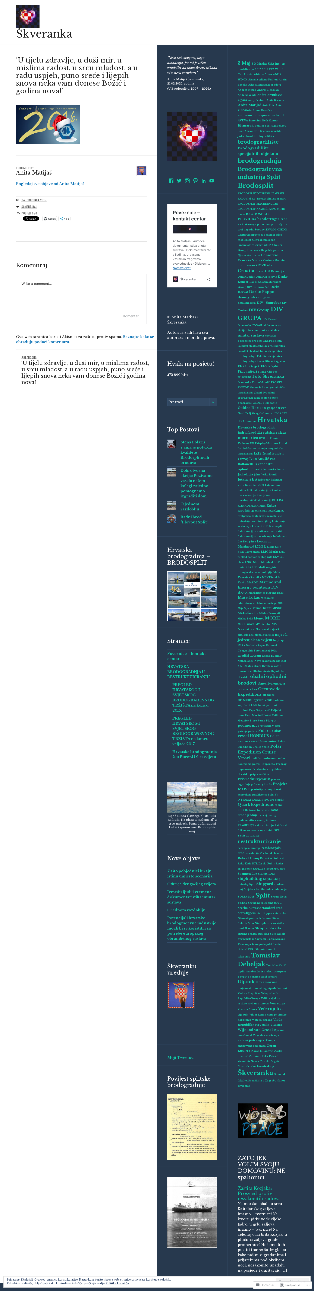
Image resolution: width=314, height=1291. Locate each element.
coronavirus (246, 265)
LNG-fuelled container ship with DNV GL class (262, 557)
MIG (280, 603)
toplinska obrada (249, 971)
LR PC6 (252, 567)
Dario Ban (263, 287)
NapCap (278, 640)
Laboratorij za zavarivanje (255, 536)
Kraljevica (244, 516)
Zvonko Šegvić (269, 1061)
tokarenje (244, 956)
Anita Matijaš (249, 105)
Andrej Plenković (268, 90)
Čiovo (241, 1066)
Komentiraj (29, 206)
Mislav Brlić (245, 618)
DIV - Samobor (269, 303)
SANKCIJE (259, 868)
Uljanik (246, 981)
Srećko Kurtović (249, 907)
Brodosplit (255, 185)
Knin (263, 505)
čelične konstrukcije (261, 1066)
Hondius (250, 421)
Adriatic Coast (262, 74)
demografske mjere (254, 297)
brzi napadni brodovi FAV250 (257, 229)
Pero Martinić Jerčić (258, 715)
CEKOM (282, 229)
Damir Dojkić (246, 276)
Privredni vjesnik (254, 779)
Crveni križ (262, 271)
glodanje (271, 403)
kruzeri (257, 526)
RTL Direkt (259, 863)
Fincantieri (247, 371)
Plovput (271, 720)
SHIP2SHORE (266, 874)
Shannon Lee (247, 873)
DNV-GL (257, 325)
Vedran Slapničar (249, 993)
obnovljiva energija (271, 683)
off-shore (268, 695)
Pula (271, 794)
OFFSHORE (245, 700)
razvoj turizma (266, 820)
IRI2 (257, 453)
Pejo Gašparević (259, 710)
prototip (257, 789)
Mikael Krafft (261, 608)
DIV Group (259, 310)
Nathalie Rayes (255, 645)
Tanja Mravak (276, 939)
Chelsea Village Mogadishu (265, 250)
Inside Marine (247, 448)
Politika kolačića (117, 1283)
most (250, 624)
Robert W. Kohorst (272, 858)
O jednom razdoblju (186, 910)
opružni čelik (263, 700)
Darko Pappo (261, 292)
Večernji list (270, 1008)
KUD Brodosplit (273, 526)
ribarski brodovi (274, 853)
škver (281, 1080)
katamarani (272, 485)
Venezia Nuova (247, 1009)
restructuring (249, 835)
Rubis (271, 863)
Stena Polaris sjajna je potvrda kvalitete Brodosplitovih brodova (196, 452)
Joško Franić (269, 474)
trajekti (267, 971)
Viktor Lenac (257, 1014)
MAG (261, 567)
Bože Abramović (248, 131)
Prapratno (268, 764)
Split (262, 895)
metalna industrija (265, 603)
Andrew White (247, 95)
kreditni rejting (261, 521)
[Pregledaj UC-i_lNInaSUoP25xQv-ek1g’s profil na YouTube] (211, 180)
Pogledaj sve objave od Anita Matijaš (50, 184)
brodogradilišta (264, 136)
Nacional (262, 629)
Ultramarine (266, 982)
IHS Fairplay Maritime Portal (268, 443)
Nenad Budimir (272, 655)
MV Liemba (262, 624)
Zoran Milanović (262, 1051)
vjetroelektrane (262, 1020)
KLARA (277, 500)
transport (280, 971)
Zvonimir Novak (248, 1061)
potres (256, 764)
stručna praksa (247, 934)
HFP (285, 413)
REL (277, 830)
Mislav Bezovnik (269, 613)
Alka (251, 84)
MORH (272, 618)
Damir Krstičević (266, 276)
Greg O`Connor (262, 413)
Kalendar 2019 (254, 485)
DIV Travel (270, 319)
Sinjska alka (251, 889)
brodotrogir (268, 219)
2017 (258, 69)
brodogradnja (259, 161)
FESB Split (269, 366)
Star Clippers (265, 913)
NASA (241, 645)
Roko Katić (244, 863)
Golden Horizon (252, 408)
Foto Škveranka (268, 376)
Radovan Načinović (257, 810)
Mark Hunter (257, 593)
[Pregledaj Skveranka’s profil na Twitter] (179, 180)
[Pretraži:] (192, 402)
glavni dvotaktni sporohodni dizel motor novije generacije (258, 397)
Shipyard (264, 884)
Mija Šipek (244, 608)
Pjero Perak (257, 720)
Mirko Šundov (248, 613)
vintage (272, 1014)
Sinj (240, 889)
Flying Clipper (267, 371)
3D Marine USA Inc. (266, 63)
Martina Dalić (274, 593)
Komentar (131, 316)
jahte (257, 474)
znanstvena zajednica (252, 1046)
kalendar (264, 479)
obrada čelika (247, 689)
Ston (251, 923)
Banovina (255, 120)
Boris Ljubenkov (275, 125)
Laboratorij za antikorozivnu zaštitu (261, 531)
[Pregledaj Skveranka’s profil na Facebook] (171, 180)
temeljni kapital (262, 944)
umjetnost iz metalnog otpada (257, 988)
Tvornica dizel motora (262, 976)
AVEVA (243, 120)
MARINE (252, 582)
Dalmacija (277, 271)
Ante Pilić (268, 105)
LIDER (260, 546)
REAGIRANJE (246, 825)
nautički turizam (249, 655)
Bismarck (246, 125)
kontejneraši (259, 511)
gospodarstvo (276, 407)
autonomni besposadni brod (261, 115)
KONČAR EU (276, 511)
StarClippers (246, 913)
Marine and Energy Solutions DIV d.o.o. (259, 587)
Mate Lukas (249, 597)
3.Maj (244, 63)
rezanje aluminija (249, 848)
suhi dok (263, 934)
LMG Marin (269, 551)
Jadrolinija (245, 474)
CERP (267, 245)
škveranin (244, 1085)
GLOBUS (258, 403)
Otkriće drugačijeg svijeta (191, 884)
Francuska (244, 382)
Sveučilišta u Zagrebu (252, 939)
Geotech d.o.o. (259, 387)
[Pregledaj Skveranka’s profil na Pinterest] (195, 180)
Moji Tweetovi (181, 1057)
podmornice (248, 725)
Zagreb (258, 1035)
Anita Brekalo (275, 100)
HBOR (277, 413)
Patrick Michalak (254, 705)
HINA (241, 421)
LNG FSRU (251, 562)
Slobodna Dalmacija (273, 889)
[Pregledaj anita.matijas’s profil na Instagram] (187, 180)
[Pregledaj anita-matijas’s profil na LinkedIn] (203, 180)
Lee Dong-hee (247, 541)
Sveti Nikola (277, 934)
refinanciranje (264, 825)
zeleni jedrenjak (251, 1040)
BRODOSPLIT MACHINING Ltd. (258, 204)
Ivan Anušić (259, 459)
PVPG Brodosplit (272, 799)
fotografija (244, 377)
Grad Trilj (244, 413)
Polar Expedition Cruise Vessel (260, 752)
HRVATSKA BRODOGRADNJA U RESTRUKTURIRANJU (188, 671)
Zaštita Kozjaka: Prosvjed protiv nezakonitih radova (259, 1193)
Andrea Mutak (247, 90)
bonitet (259, 125)
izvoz (280, 469)
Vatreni (282, 988)
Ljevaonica (252, 552)
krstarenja (278, 521)
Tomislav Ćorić (276, 965)
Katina (242, 490)
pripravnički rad (260, 774)
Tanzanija (244, 944)
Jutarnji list (247, 479)
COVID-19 (264, 265)
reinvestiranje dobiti (260, 830)
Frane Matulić (261, 382)
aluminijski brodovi (268, 84)
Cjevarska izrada (249, 255)
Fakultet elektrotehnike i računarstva (261, 346)
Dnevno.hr (244, 325)
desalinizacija (247, 303)
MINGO (277, 608)
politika (256, 758)
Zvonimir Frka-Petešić (263, 1056)
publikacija (259, 794)
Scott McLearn (275, 868)
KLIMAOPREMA (248, 505)
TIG (250, 949)
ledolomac (280, 536)
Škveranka (44, 33)
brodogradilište (258, 142)
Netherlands (246, 661)
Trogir (242, 976)
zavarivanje (271, 1035)
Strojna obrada (268, 928)
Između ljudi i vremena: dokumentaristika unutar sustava (191, 897)
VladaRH (276, 1025)
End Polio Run (272, 341)
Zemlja (270, 1040)
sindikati (279, 884)
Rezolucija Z (254, 853)
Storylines (263, 923)
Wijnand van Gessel (255, 1030)
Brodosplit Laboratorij (271, 198)
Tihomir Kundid (264, 949)
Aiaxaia (253, 79)
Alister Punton (268, 79)
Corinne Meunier (274, 260)
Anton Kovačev (262, 110)
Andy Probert (257, 100)
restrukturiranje (259, 841)
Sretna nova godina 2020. (265, 903)
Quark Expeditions (256, 804)
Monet (259, 618)
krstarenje (244, 526)
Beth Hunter (270, 120)
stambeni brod (272, 907)
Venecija (277, 1003)
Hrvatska (272, 420)
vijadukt (243, 1014)
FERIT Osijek (249, 366)
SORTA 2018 (246, 896)
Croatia (246, 270)
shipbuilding (250, 878)
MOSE (242, 624)
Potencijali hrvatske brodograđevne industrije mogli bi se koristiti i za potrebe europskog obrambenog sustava (191, 928)
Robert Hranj (248, 858)
